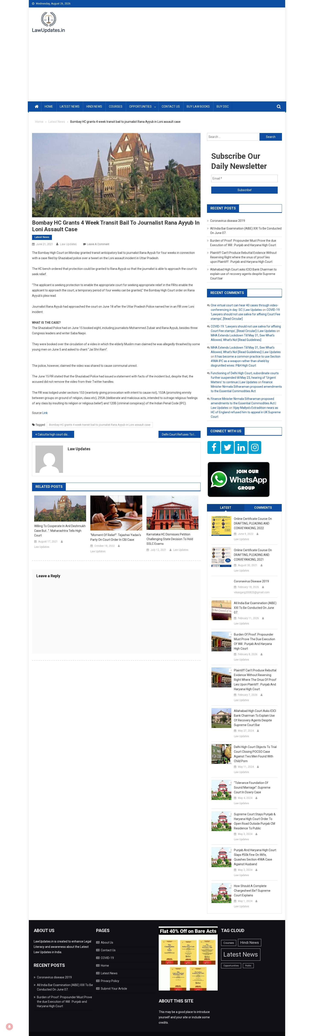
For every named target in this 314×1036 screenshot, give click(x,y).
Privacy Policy (110, 981)
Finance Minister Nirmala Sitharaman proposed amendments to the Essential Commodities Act (246, 386)
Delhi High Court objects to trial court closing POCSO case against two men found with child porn (255, 754)
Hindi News (94, 106)
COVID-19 (107, 958)
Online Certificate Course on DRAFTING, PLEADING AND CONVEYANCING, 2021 (253, 554)
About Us (107, 942)
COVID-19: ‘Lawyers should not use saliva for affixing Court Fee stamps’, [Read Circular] (245, 314)
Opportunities (140, 106)
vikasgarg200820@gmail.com (252, 592)
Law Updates (68, 244)
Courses (115, 106)
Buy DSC (223, 106)
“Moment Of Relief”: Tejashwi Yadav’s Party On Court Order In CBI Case (115, 537)
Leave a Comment (98, 244)
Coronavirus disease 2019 (227, 220)
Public (248, 965)
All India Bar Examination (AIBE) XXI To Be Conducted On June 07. (255, 607)
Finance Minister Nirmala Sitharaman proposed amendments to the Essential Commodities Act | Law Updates (243, 403)
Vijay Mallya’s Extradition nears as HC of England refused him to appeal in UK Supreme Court (246, 412)
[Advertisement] (157, 69)
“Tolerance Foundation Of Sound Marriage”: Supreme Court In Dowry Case (252, 787)
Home (49, 106)
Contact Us (171, 106)
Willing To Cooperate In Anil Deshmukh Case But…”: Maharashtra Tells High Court (60, 530)
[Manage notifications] (9, 1026)
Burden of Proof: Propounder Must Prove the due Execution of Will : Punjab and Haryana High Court (254, 641)
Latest (225, 507)
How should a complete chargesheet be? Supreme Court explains (252, 890)
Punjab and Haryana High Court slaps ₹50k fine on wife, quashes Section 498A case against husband (255, 857)
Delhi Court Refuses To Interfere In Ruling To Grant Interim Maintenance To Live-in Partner (181, 434)
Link (45, 413)
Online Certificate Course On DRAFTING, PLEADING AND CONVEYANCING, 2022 (253, 523)
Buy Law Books (198, 106)
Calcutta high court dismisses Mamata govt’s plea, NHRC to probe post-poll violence (56, 434)
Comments (263, 507)
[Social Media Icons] (213, 447)
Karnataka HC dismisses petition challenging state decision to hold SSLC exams (170, 539)
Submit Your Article (114, 988)
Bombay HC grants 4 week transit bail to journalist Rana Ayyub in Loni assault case (99, 424)
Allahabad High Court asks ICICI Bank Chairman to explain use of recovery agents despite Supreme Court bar (243, 274)
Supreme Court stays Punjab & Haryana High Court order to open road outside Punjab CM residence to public (255, 821)
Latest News (69, 106)
